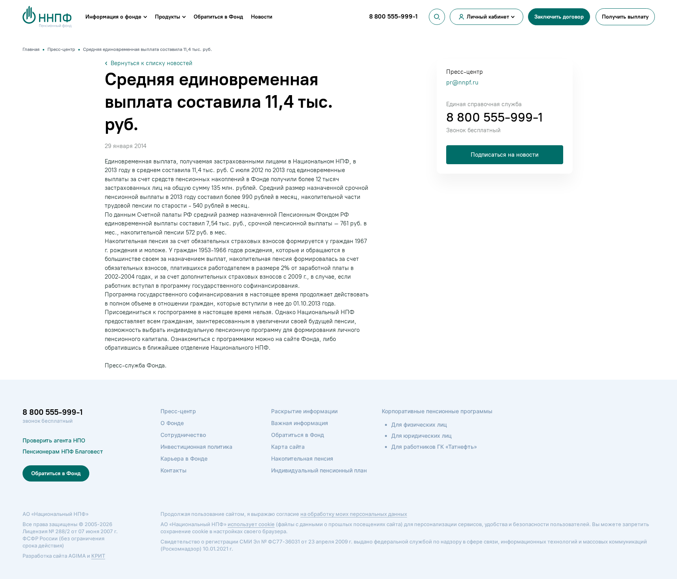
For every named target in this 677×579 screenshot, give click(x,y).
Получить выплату (625, 16)
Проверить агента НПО (54, 440)
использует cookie (251, 524)
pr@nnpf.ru (462, 82)
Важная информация (299, 423)
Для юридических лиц (421, 435)
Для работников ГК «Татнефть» (434, 446)
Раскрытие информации (304, 411)
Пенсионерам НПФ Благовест (63, 451)
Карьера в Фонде (183, 458)
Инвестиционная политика (196, 446)
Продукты (167, 16)
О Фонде (172, 423)
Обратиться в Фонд (218, 16)
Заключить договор (559, 16)
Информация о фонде (113, 16)
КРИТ (98, 556)
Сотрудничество (183, 434)
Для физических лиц (419, 424)
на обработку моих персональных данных (353, 514)
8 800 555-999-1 (494, 117)
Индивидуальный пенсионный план (319, 470)
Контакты (173, 470)
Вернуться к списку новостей (151, 63)
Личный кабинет (488, 16)
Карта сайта (288, 446)
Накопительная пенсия (302, 458)
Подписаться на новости (505, 154)
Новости (261, 16)
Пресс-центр (178, 411)
